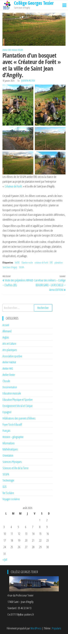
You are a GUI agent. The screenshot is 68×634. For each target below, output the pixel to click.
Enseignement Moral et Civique (17, 406)
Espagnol (6, 412)
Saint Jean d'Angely (9, 267)
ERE (51, 262)
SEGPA (20, 50)
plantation (59, 262)
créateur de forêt (41, 262)
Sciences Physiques (12, 462)
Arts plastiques (9, 350)
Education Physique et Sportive (17, 399)
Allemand (6, 331)
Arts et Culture (9, 344)
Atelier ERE (6, 50)
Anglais (5, 337)
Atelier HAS (7, 368)
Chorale (6, 381)
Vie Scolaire (8, 493)
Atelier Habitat (9, 362)
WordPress (36, 628)
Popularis (56, 628)
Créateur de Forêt (13, 186)
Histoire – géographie (12, 437)
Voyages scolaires (11, 499)
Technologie (8, 480)
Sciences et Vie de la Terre (15, 468)
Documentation (9, 387)
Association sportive (12, 356)
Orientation (7, 455)
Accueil (5, 325)
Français (6, 431)
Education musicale (11, 393)
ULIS (4, 487)
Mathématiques (10, 449)
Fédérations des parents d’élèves (18, 418)
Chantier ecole (27, 262)
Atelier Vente (8, 375)
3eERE (17, 262)
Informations (8, 443)
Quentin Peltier (28, 80)
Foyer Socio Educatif (12, 424)
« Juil (4, 559)
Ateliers (14, 50)
